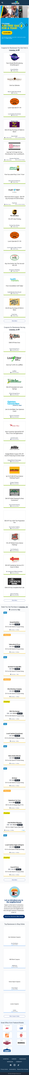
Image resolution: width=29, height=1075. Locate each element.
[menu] (2, 3)
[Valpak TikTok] (18, 1065)
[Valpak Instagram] (14, 1065)
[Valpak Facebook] (10, 1065)
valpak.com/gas (9, 38)
